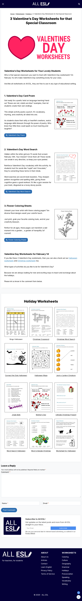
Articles (44, 560)
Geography (66, 564)
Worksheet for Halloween (66, 451)
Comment (5, 472)
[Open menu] (3, 4)
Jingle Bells (16, 415)
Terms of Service (48, 574)
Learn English (46, 567)
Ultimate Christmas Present (66, 415)
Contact (44, 564)
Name (5, 503)
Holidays (29, 14)
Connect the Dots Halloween (16, 375)
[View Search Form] (79, 4)
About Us (44, 557)
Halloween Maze (41, 375)
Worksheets (20, 14)
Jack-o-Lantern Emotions (66, 375)
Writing (65, 584)
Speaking (65, 577)
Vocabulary (66, 581)
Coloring (65, 557)
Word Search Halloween (16, 451)
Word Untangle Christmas (41, 451)
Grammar (65, 567)
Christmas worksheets (27, 261)
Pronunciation (67, 574)
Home (12, 14)
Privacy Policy (46, 571)
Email (46, 503)
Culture (65, 560)
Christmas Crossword (41, 339)
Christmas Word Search (66, 339)
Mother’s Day (41, 415)
